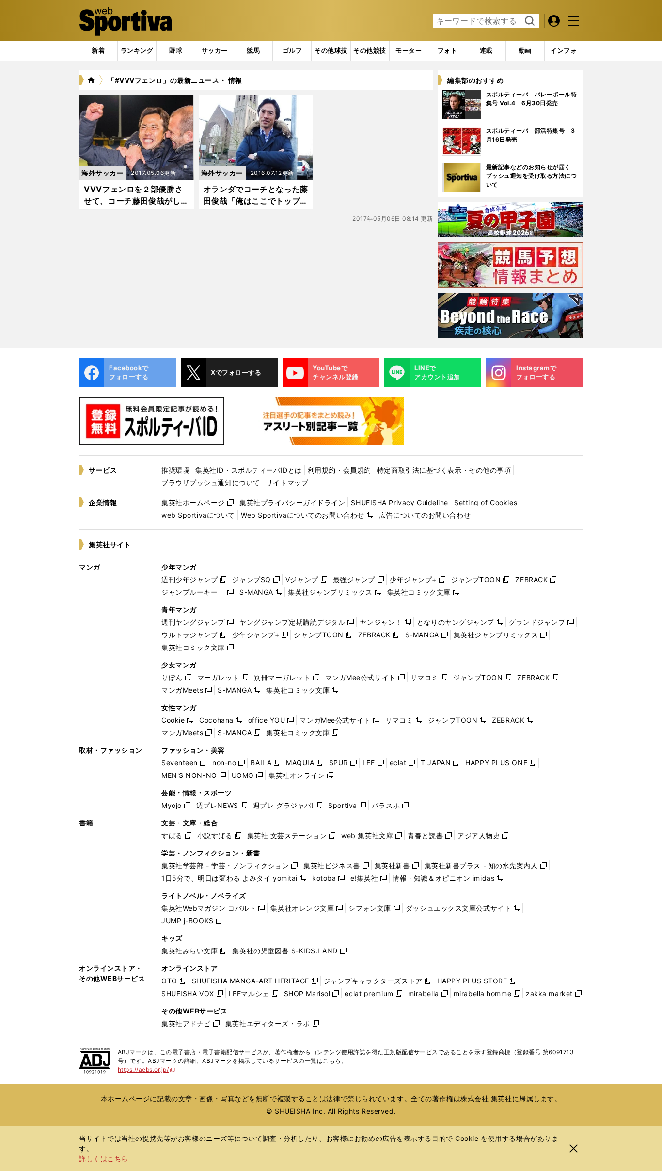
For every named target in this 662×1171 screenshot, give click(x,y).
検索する (528, 21)
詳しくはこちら (103, 1159)
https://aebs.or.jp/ (146, 1069)
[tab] (176, 51)
